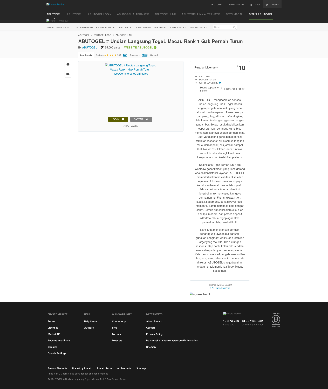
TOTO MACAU (125, 27)
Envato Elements (57, 368)
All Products (124, 368)
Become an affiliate (59, 340)
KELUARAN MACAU (105, 27)
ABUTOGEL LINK (124, 34)
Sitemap (151, 346)
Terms (51, 321)
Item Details (86, 55)
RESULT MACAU (178, 27)
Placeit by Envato (82, 368)
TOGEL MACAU (143, 27)
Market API (54, 334)
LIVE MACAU (160, 27)
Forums (116, 334)
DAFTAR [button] (138, 119)
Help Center (91, 321)
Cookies (52, 346)
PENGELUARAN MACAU (58, 27)
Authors (89, 327)
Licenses (53, 327)
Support (154, 54)
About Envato (154, 321)
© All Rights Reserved (220, 287)
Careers (150, 327)
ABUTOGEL (83, 34)
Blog (114, 327)
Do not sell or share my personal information (172, 340)
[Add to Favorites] (68, 64)
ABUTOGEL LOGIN (103, 34)
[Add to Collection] (68, 74)
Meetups (117, 340)
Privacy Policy (154, 334)
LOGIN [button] (115, 119)
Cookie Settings (57, 353)
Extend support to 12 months (222, 89)
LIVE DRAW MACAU (83, 27)
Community (119, 321)
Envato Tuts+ (104, 368)
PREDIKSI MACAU (198, 27)
